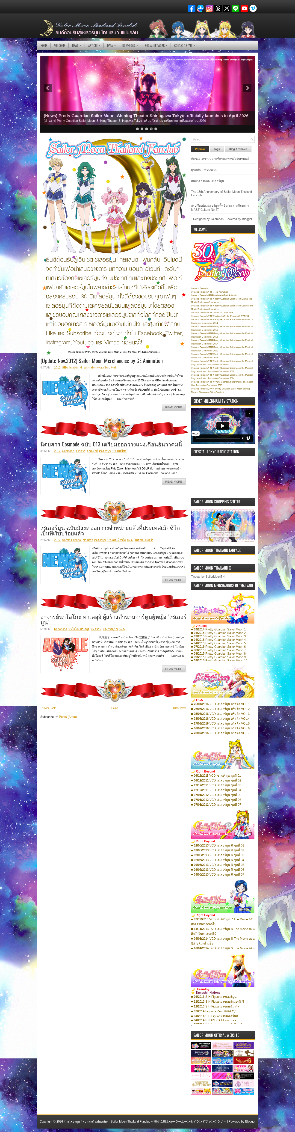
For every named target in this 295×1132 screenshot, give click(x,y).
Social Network (156, 45)
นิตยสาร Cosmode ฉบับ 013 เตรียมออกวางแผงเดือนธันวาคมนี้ (111, 444)
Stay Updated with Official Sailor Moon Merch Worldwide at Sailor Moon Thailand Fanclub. (132, 115)
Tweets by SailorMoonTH (207, 576)
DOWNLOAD (130, 45)
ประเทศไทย (119, 451)
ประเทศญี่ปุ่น (110, 629)
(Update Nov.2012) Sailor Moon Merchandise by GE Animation (101, 360)
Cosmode (68, 451)
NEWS (77, 45)
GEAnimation (70, 367)
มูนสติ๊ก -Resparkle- (204, 170)
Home (44, 45)
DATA (111, 45)
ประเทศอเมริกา (100, 367)
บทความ (96, 629)
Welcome (59, 45)
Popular (200, 149)
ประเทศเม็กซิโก (116, 540)
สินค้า (114, 367)
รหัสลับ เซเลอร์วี (144, 540)
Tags (217, 149)
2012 (57, 367)
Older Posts (179, 708)
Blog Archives (238, 149)
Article (94, 45)
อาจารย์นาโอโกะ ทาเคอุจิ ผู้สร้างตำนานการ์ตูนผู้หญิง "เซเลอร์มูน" (113, 619)
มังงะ (130, 540)
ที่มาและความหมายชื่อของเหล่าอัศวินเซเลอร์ (220, 159)
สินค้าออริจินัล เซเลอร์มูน (207, 181)
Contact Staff (184, 45)
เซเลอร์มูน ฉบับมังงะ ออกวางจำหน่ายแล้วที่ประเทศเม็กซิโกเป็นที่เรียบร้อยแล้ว (110, 530)
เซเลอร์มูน (105, 451)
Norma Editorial (72, 540)
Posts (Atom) (68, 717)
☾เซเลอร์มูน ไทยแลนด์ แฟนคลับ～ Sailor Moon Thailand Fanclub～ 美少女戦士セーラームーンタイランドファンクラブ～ (145, 1121)
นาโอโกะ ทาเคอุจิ (78, 629)
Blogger (247, 219)
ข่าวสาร (85, 367)
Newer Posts (49, 708)
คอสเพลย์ (92, 451)
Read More (173, 407)
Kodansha (60, 629)
